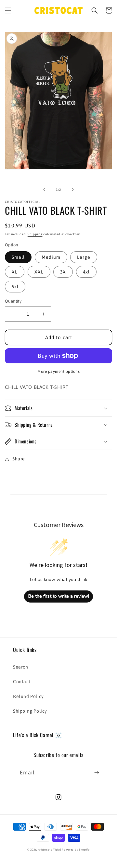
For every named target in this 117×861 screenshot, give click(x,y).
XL (15, 271)
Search (20, 667)
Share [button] (18, 458)
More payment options (58, 371)
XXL (39, 271)
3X (63, 271)
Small (18, 257)
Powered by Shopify (76, 849)
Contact (22, 681)
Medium (51, 257)
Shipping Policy (30, 711)
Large (83, 257)
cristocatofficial (49, 849)
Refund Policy (28, 696)
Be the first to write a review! (58, 596)
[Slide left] (44, 189)
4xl (86, 271)
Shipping (35, 234)
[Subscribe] (96, 772)
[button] (8, 10)
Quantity (13, 301)
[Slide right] (73, 189)
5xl (15, 286)
